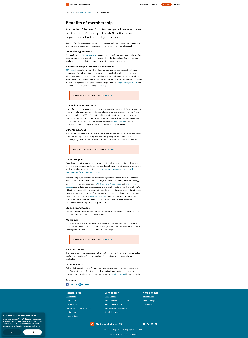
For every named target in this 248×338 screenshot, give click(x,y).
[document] (23, 324)
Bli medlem (144, 4)
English (90, 12)
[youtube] (156, 324)
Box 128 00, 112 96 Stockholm (78, 308)
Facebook (73, 284)
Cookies (139, 329)
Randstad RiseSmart (98, 196)
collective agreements (87, 55)
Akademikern (148, 296)
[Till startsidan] (78, 4)
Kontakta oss (81, 12)
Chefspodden (110, 296)
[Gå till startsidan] (106, 324)
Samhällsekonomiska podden (117, 300)
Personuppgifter (127, 329)
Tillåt (32, 332)
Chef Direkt (100, 85)
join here (108, 95)
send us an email (119, 274)
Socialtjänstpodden (113, 312)
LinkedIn (85, 284)
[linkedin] (152, 324)
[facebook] (144, 324)
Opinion (107, 329)
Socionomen (148, 304)
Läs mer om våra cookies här (29, 326)
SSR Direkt (70, 70)
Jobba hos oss (72, 312)
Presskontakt (72, 316)
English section (118, 121)
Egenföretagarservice (128, 82)
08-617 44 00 (71, 304)
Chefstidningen (149, 300)
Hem (73, 12)
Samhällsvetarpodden (114, 304)
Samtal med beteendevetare (117, 308)
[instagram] (148, 324)
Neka (12, 332)
